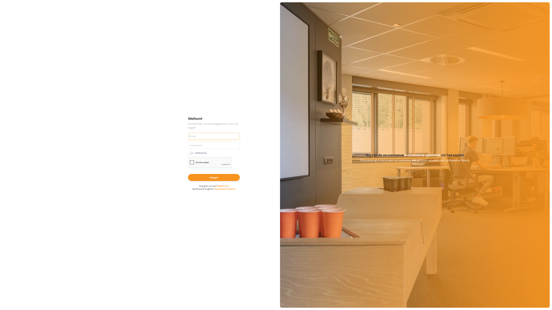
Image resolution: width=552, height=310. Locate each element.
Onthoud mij (201, 153)
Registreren (223, 186)
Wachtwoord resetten (224, 189)
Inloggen (214, 177)
